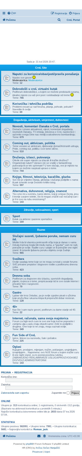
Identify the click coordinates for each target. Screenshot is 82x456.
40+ (14, 306)
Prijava (6, 372)
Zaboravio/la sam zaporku (15, 392)
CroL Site (41, 67)
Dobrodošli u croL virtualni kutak (34, 89)
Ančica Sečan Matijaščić (48, 448)
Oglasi (16, 346)
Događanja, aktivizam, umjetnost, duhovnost (41, 120)
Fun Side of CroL (24, 335)
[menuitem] (11, 13)
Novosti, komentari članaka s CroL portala (40, 126)
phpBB (29, 444)
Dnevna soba (21, 275)
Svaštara (18, 258)
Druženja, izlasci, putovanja (31, 157)
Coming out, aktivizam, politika (33, 143)
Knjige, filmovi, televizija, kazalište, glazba (41, 176)
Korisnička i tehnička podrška (32, 103)
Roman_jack (40, 429)
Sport (16, 216)
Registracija (23, 372)
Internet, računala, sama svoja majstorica (40, 318)
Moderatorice (35, 80)
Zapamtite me (59, 392)
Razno (41, 229)
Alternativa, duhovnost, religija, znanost (39, 191)
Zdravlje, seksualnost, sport (41, 209)
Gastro (16, 292)
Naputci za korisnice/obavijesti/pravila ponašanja (45, 74)
